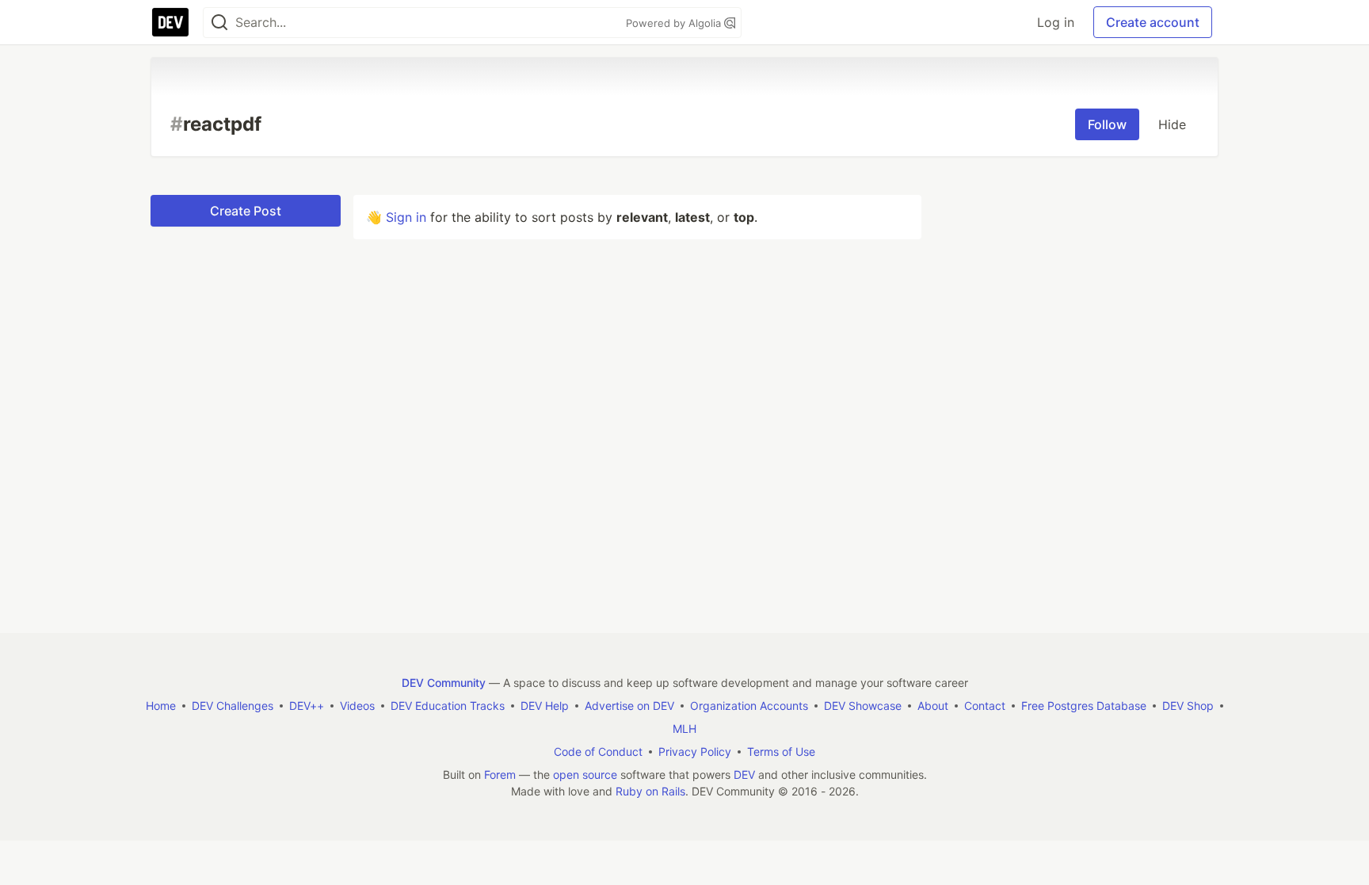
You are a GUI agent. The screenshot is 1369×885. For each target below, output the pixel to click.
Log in (1055, 22)
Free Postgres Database (1083, 705)
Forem (500, 774)
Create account (1152, 22)
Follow (1107, 124)
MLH (684, 728)
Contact (984, 705)
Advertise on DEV (629, 705)
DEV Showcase (863, 705)
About (932, 705)
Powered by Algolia (675, 23)
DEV (744, 774)
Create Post (245, 211)
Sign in (406, 217)
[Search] (219, 22)
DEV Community (444, 682)
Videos (357, 705)
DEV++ (306, 705)
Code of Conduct (598, 751)
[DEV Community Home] (170, 22)
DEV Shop (1188, 705)
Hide (1172, 124)
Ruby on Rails (650, 791)
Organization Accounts (749, 705)
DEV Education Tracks (448, 705)
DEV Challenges (232, 705)
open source (585, 774)
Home (161, 705)
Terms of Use (781, 751)
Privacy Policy (694, 751)
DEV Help (545, 705)
